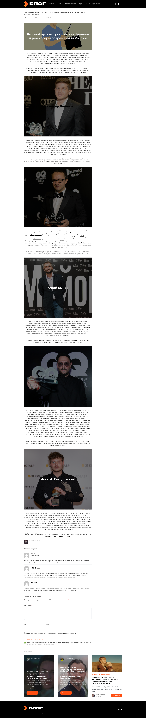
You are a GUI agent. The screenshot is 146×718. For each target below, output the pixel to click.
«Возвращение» (36, 235)
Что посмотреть (34, 12)
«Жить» (47, 332)
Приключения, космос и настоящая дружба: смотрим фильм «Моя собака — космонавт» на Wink (105, 680)
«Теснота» (57, 142)
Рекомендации (96, 674)
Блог (25, 12)
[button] (121, 3)
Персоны (29, 671)
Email (48, 624)
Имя (25, 624)
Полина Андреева (35, 658)
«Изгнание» (37, 239)
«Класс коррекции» (64, 513)
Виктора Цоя (69, 430)
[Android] (116, 4)
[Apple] (118, 4)
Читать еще (32, 693)
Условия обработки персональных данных (39, 645)
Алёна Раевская (68, 658)
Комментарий (28, 605)
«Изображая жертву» (68, 424)
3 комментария (29, 17)
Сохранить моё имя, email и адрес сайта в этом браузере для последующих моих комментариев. (50, 633)
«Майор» (53, 332)
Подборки (44, 12)
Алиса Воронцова (100, 694)
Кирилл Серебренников (43, 410)
